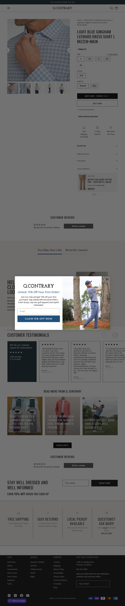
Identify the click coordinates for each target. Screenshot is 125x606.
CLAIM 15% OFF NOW (38, 318)
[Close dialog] (107, 279)
